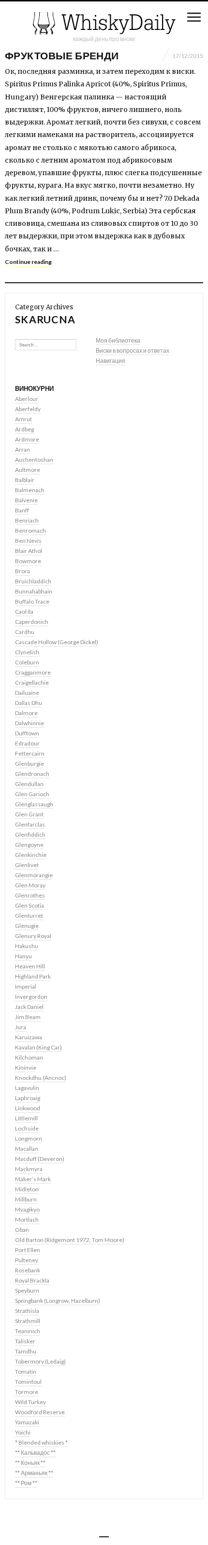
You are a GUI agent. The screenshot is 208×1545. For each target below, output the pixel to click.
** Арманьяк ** (34, 1472)
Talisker (25, 1341)
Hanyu (23, 956)
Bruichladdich (33, 581)
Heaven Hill (30, 966)
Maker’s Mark (33, 1179)
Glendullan (29, 783)
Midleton (27, 1189)
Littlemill (26, 1118)
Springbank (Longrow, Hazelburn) (57, 1300)
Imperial (25, 986)
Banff (22, 510)
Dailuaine (27, 692)
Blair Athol (28, 550)
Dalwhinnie (29, 723)
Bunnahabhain (33, 591)
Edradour (27, 743)
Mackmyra (29, 1169)
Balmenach (30, 490)
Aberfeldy (28, 409)
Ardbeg (24, 429)
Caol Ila (24, 611)
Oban (22, 1229)
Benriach (27, 520)
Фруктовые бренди (62, 55)
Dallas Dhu (28, 702)
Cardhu (24, 631)
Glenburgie (29, 763)
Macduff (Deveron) (39, 1158)
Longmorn (28, 1138)
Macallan (26, 1148)
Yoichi (22, 1432)
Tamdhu (25, 1351)
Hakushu (26, 946)
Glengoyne (29, 844)
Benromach (30, 530)
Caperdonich (31, 621)
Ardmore (27, 439)
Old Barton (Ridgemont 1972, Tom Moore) (69, 1239)
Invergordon (31, 996)
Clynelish (27, 652)
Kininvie (25, 1067)
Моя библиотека (118, 340)
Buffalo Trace (32, 601)
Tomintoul (28, 1381)
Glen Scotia (29, 905)
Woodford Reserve (40, 1412)
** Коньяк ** (30, 1462)
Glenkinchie (30, 854)
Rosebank (27, 1270)
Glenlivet (27, 865)
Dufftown (27, 733)
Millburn (26, 1199)
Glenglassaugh (34, 804)
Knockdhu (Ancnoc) (40, 1077)
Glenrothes (30, 895)
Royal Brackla (32, 1280)
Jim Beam (28, 1017)
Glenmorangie (34, 875)
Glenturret (29, 915)
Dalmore (26, 713)
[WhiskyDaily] (104, 23)
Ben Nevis (28, 540)
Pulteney (26, 1260)
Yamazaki (27, 1422)
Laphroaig (27, 1098)
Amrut (23, 419)
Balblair (24, 479)
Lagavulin (27, 1087)
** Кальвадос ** (35, 1452)
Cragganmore (33, 672)
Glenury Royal (33, 935)
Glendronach (32, 773)
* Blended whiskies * (41, 1442)
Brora (22, 571)
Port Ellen (27, 1250)
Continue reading (28, 261)
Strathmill (27, 1320)
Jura (20, 1027)
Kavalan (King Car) (38, 1047)
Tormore (26, 1391)
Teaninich (27, 1331)
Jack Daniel (29, 1006)
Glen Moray (30, 885)
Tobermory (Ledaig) (40, 1361)
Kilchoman (29, 1057)
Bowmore (28, 561)
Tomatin (25, 1371)
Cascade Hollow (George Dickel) (56, 642)
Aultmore (27, 469)
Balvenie (26, 500)
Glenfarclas (30, 824)
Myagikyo (27, 1209)
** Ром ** (26, 1483)
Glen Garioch (32, 794)
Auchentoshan (34, 459)
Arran (22, 449)
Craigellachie (32, 682)
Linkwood (27, 1108)
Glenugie (27, 925)
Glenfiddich (30, 834)
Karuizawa (28, 1037)
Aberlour (26, 398)
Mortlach (27, 1219)
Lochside (27, 1128)
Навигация (110, 360)
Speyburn (27, 1290)
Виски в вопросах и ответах (132, 350)
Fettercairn (30, 753)
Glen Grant (29, 814)
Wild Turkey (30, 1402)
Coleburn (27, 662)
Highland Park (33, 976)
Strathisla (27, 1310)
